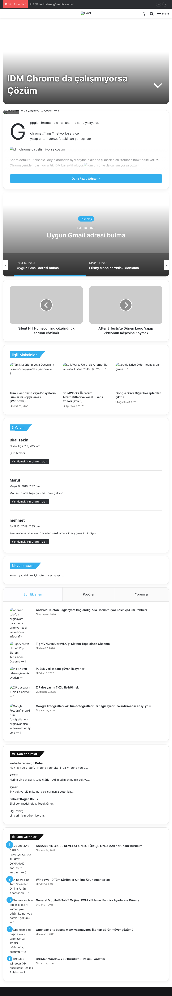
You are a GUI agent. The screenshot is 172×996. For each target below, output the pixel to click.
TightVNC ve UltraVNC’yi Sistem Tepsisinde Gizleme (73, 643)
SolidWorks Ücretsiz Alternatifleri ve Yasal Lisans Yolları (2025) (83, 397)
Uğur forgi (17, 811)
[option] (86, 234)
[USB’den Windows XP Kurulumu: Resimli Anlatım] (21, 966)
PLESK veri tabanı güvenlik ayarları (52, 4)
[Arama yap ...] (152, 15)
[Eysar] (86, 13)
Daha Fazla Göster (85, 178)
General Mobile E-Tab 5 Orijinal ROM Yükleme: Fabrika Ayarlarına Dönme (87, 900)
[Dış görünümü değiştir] (144, 15)
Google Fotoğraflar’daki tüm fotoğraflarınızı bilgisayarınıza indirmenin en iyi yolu (93, 706)
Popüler (89, 594)
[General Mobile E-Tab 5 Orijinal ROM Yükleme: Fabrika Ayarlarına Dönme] (21, 911)
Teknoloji (86, 219)
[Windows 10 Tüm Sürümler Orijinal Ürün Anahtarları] (21, 886)
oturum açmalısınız (51, 575)
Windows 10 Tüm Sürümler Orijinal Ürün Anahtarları (73, 879)
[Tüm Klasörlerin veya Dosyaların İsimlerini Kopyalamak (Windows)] (33, 376)
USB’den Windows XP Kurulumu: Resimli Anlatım (70, 959)
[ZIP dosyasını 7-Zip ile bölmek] (21, 693)
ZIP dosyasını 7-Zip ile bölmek (57, 687)
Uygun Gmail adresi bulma (86, 235)
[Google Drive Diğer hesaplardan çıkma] (139, 376)
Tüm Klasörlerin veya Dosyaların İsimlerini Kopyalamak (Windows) (33, 397)
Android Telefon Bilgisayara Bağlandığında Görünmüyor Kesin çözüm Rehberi (91, 610)
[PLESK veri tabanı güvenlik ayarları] (21, 674)
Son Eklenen (32, 594)
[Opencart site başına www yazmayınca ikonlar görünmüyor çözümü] (21, 941)
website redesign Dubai (26, 763)
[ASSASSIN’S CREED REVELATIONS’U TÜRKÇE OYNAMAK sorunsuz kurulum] (21, 859)
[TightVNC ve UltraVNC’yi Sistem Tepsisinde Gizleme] (21, 653)
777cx (14, 775)
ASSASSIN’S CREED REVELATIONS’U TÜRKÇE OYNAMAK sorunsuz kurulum (89, 846)
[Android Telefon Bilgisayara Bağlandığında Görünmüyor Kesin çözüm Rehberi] (21, 623)
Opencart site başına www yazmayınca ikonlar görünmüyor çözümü (84, 929)
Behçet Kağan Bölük (24, 799)
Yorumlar (142, 594)
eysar (14, 787)
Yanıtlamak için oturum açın (29, 461)
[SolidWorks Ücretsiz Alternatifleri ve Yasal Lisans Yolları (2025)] (86, 376)
